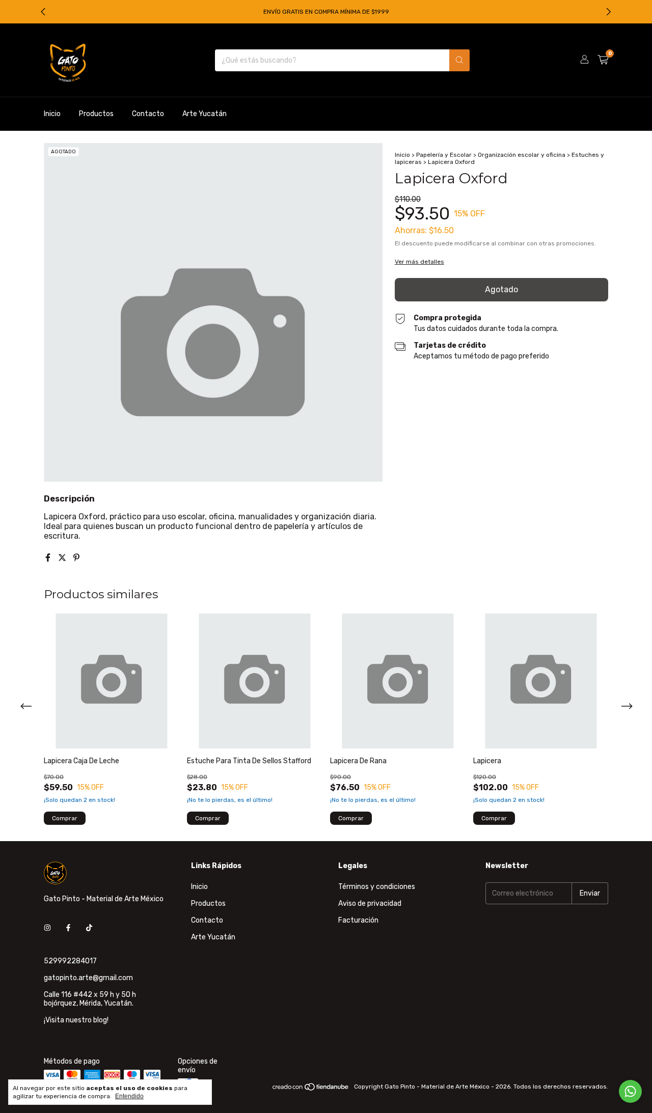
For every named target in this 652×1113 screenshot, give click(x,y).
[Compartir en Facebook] (49, 558)
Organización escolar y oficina (521, 154)
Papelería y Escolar (444, 154)
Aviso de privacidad (369, 903)
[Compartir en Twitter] (63, 558)
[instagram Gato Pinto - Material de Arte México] (47, 928)
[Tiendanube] (310, 1089)
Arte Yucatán (204, 113)
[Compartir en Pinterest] (76, 558)
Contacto (148, 113)
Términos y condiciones (376, 886)
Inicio (52, 113)
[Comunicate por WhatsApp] (630, 1091)
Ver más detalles (419, 261)
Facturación (358, 920)
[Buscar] (459, 60)
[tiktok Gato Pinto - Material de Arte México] (89, 928)
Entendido (129, 1096)
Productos (96, 113)
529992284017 (70, 961)
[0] (602, 60)
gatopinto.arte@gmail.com (88, 977)
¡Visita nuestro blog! (76, 1020)
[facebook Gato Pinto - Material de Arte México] (68, 928)
